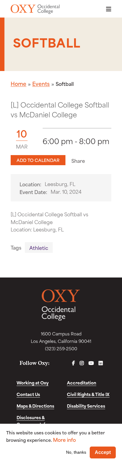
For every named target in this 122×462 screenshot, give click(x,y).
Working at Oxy (33, 382)
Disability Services (86, 405)
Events (41, 83)
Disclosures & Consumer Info (32, 421)
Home (18, 83)
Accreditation (81, 382)
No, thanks (76, 452)
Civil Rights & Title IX (88, 394)
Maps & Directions (35, 405)
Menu (106, 9)
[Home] (35, 9)
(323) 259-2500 (61, 348)
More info (64, 439)
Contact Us (28, 394)
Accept (103, 452)
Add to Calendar (38, 160)
